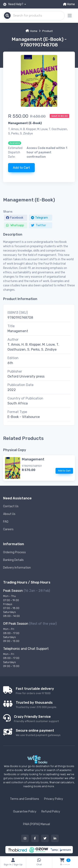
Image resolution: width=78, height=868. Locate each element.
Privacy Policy (53, 799)
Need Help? (15, 4)
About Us (9, 514)
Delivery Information (17, 567)
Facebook (16, 217)
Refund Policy (50, 811)
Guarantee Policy (24, 811)
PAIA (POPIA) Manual (36, 824)
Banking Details (13, 560)
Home (70, 4)
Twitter (40, 225)
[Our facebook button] (35, 838)
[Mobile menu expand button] (69, 15)
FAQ (5, 521)
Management (33, 459)
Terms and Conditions (24, 799)
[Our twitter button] (45, 838)
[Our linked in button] (55, 838)
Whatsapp (17, 225)
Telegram (41, 217)
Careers (8, 529)
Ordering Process (14, 552)
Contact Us (11, 506)
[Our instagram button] (25, 838)
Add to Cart (21, 167)
